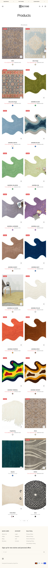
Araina (35, 471)
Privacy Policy (29, 534)
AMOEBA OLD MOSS (12, 308)
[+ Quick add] (21, 57)
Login (16, 534)
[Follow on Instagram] (3, 559)
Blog (3, 538)
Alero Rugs (35, 60)
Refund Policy (29, 536)
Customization (24, 1)
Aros (35, 512)
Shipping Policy (30, 541)
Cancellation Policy (31, 543)
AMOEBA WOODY (35, 390)
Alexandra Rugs (12, 101)
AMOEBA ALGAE (35, 101)
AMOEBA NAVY (35, 267)
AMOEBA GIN (35, 185)
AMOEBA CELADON (12, 185)
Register (17, 536)
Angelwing (13, 431)
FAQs (3, 536)
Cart (16, 538)
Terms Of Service (30, 538)
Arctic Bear (13, 512)
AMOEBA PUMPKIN (13, 349)
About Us (4, 534)
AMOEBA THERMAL (13, 390)
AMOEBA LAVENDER (12, 226)
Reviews (4, 541)
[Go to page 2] (27, 520)
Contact (17, 541)
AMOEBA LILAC (35, 226)
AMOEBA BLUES (35, 142)
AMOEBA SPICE (35, 349)
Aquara (12, 471)
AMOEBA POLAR (35, 308)
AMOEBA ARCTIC (12, 142)
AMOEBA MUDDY (12, 267)
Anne (35, 431)
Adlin (12, 60)
